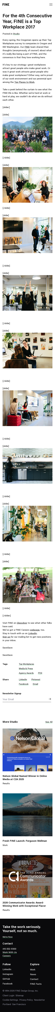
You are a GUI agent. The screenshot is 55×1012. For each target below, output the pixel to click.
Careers (7, 956)
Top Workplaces (26, 664)
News (33, 974)
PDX (40, 673)
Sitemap (20, 996)
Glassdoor (22, 623)
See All (48, 722)
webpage (35, 630)
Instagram (8, 974)
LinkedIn (32, 633)
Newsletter (39, 1000)
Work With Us (10, 952)
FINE (27, 47)
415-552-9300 (9, 949)
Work (5, 847)
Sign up (7, 637)
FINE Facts (36, 984)
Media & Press (26, 669)
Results (6, 785)
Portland (7, 1004)
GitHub (6, 979)
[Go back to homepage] (6, 4)
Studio (16, 34)
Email (35, 684)
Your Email (8, 699)
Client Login (8, 996)
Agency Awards (26, 673)
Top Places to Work (24, 82)
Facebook (23, 684)
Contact (34, 979)
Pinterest (35, 680)
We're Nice (8, 937)
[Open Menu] (50, 4)
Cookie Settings (10, 1000)
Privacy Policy (26, 1000)
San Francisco (19, 1004)
